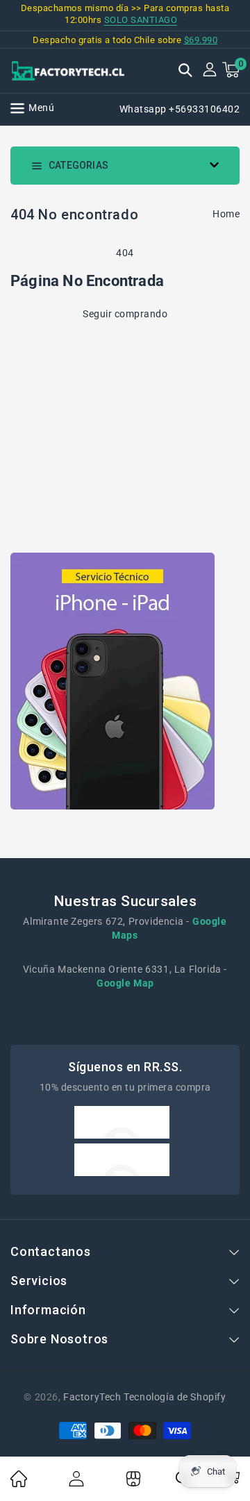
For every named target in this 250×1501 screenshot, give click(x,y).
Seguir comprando (125, 313)
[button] (185, 71)
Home (226, 213)
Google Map (125, 983)
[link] (18, 1483)
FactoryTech (92, 1396)
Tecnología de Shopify (175, 1396)
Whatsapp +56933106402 (179, 109)
